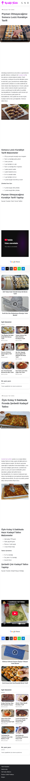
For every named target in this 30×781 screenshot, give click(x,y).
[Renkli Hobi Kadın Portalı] (10, 3)
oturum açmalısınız (17, 386)
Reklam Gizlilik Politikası (7, 774)
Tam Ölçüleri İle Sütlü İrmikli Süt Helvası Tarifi (7, 337)
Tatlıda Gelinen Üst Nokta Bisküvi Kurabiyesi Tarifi (21, 337)
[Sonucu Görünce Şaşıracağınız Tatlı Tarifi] (7, 346)
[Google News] (15, 262)
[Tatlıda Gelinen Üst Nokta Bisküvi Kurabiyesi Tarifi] (22, 330)
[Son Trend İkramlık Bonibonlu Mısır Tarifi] (7, 365)
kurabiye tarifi (22, 75)
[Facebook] (3, 268)
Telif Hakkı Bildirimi (6, 772)
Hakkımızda (4, 769)
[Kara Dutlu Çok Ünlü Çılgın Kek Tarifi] (22, 365)
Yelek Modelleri (5, 766)
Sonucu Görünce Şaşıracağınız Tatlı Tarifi (6, 353)
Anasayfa (5, 9)
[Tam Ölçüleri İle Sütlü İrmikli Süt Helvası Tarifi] (7, 330)
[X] (7, 268)
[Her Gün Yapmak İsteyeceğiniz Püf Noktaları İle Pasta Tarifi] (22, 347)
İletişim (3, 777)
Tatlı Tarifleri (11, 9)
